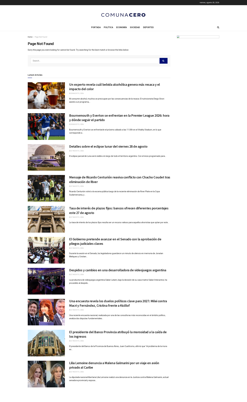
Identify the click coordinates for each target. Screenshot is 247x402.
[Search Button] (164, 61)
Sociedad (135, 27)
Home (30, 37)
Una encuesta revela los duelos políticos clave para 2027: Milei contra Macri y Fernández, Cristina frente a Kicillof (118, 303)
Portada (96, 27)
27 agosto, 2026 (77, 151)
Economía (121, 27)
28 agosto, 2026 (77, 93)
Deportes (148, 27)
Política (108, 27)
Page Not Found (41, 37)
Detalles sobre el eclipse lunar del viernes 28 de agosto (108, 146)
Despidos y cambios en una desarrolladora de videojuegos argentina (117, 270)
